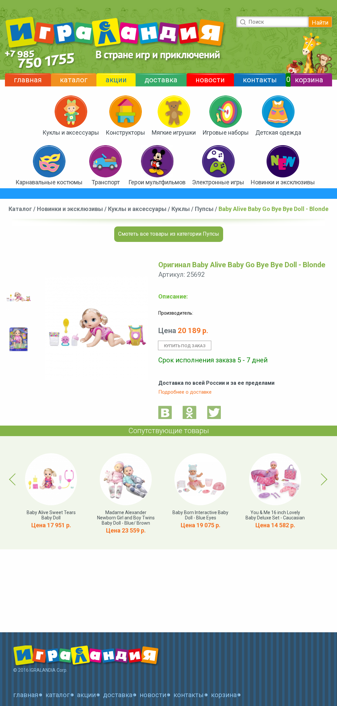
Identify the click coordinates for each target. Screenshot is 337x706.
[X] (214, 412)
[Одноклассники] (189, 412)
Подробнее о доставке (185, 392)
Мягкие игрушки (174, 132)
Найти (320, 22)
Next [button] (323, 479)
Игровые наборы (225, 132)
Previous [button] (13, 479)
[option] (18, 297)
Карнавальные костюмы (49, 182)
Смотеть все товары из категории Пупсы (168, 234)
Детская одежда (278, 132)
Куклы (180, 208)
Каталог (20, 208)
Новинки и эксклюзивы (283, 182)
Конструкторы (125, 132)
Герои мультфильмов (157, 182)
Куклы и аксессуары (70, 132)
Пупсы (204, 208)
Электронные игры (218, 182)
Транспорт (105, 182)
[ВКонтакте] (165, 412)
